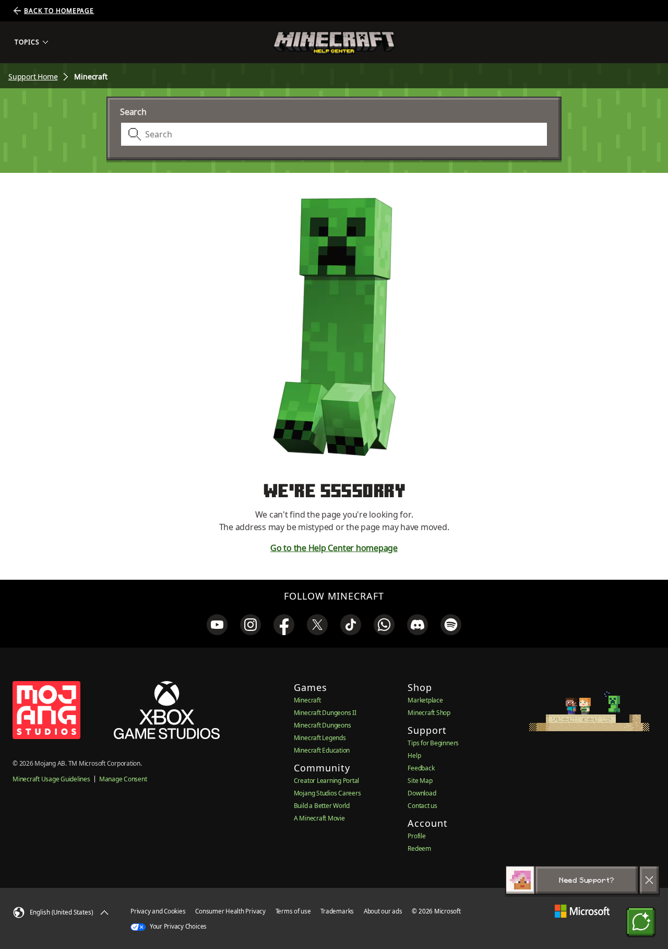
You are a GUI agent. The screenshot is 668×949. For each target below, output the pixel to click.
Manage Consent (123, 779)
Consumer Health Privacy (230, 911)
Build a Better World (322, 805)
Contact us (422, 805)
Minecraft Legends (320, 737)
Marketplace (425, 700)
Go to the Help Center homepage (334, 548)
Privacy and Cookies (157, 911)
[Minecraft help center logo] (334, 42)
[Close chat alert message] (649, 880)
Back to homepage (59, 10)
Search (133, 112)
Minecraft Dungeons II (325, 712)
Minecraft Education (322, 750)
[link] (217, 624)
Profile (416, 835)
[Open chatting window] (640, 921)
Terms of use (293, 911)
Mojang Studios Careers (327, 793)
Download (422, 793)
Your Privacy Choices (177, 926)
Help (414, 755)
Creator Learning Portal (326, 780)
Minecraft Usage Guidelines (51, 779)
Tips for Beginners (433, 743)
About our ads (383, 911)
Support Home (32, 76)
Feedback (421, 768)
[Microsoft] (582, 911)
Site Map (420, 780)
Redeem (419, 848)
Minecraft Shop (429, 712)
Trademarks (337, 911)
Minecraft (307, 700)
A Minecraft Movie (319, 818)
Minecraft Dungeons (322, 725)
